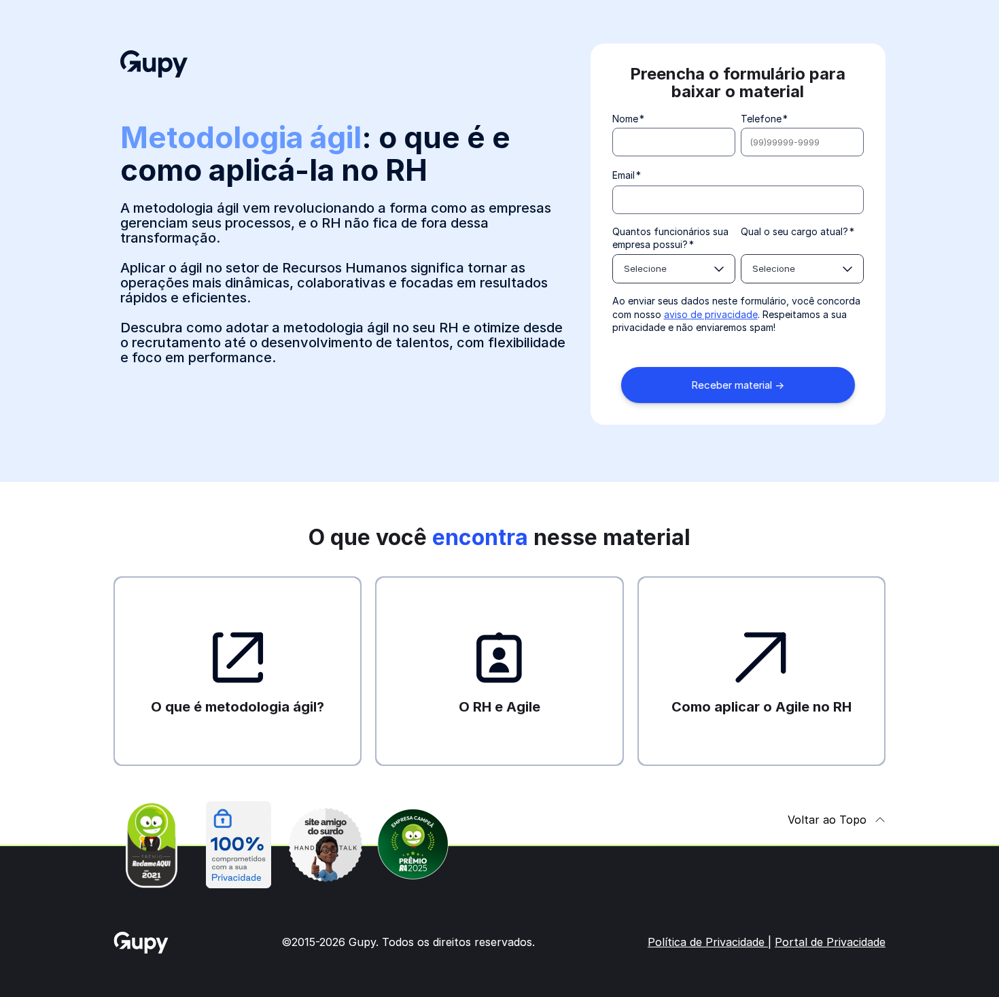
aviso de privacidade (711, 314)
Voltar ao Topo (827, 819)
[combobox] (674, 269)
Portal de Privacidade (830, 942)
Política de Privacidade (708, 942)
